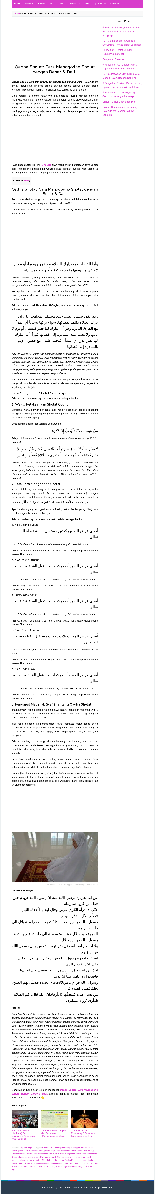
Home (17, 13)
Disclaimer (65, 1187)
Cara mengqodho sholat (22, 1153)
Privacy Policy (49, 1187)
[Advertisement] (55, 42)
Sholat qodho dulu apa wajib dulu (48, 1163)
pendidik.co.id (105, 1187)
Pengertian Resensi (113, 59)
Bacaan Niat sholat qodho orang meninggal (61, 1147)
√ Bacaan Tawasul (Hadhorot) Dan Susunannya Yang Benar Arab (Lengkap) (23, 1134)
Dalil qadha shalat (48, 1156)
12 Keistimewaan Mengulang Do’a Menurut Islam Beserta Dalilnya (83, 1133)
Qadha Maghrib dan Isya (75, 1160)
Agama (24, 1147)
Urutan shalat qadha (45, 1166)
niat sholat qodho (33, 1160)
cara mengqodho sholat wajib (46, 1153)
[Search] (139, 4)
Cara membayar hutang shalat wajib (39, 1150)
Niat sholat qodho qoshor (53, 1160)
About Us (77, 1187)
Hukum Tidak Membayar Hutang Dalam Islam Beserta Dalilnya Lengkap (119, 110)
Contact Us (90, 1187)
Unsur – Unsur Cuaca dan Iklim (119, 101)
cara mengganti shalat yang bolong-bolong (75, 1150)
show (26, 180)
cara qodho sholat (31, 1156)
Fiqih (30, 1147)
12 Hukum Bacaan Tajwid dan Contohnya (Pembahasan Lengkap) (53, 1133)
